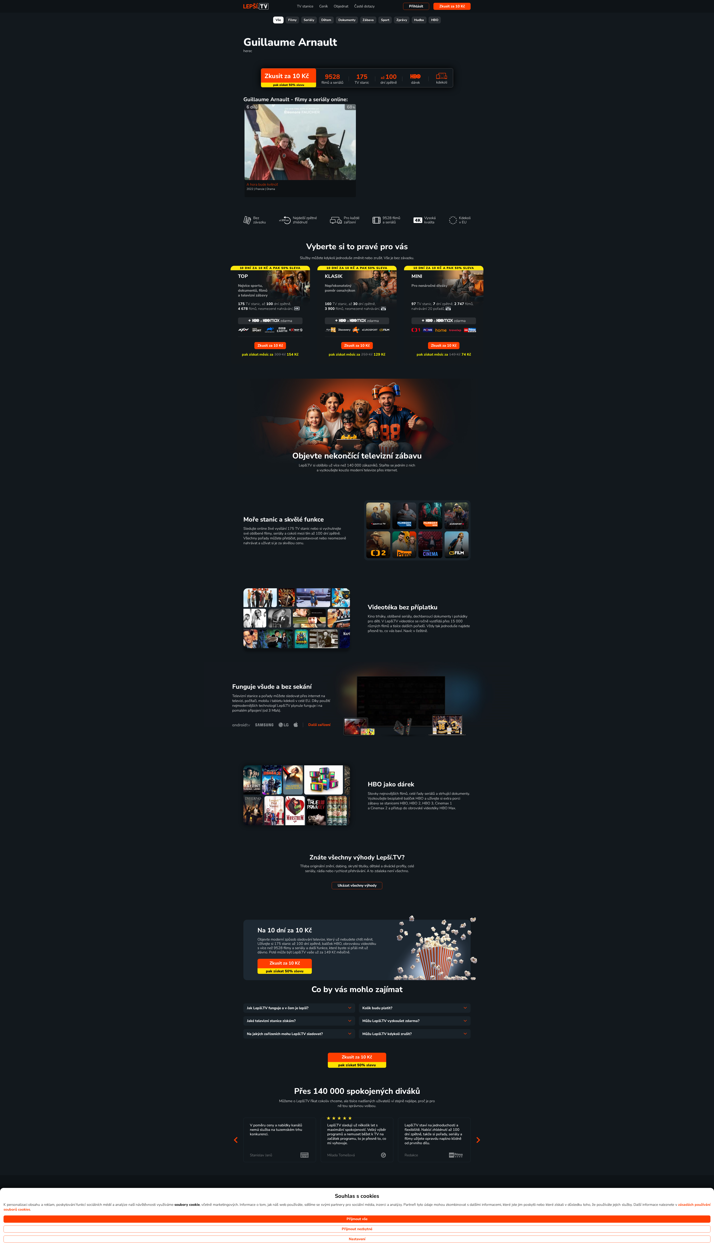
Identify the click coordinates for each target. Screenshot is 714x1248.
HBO (434, 20)
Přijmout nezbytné (357, 1229)
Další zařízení (319, 724)
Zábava (368, 20)
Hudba (419, 20)
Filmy (292, 20)
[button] (235, 1140)
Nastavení (357, 1239)
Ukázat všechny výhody (357, 885)
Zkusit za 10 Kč (452, 6)
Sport (385, 20)
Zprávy (401, 20)
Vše (278, 20)
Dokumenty (347, 20)
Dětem (326, 20)
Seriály (309, 20)
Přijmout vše (357, 1219)
